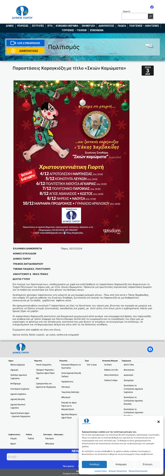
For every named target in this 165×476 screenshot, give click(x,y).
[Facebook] (152, 7)
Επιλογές (148, 464)
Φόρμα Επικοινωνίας (138, 471)
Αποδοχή (94, 464)
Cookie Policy (100, 471)
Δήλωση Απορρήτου (118, 471)
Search (126, 11)
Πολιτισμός (64, 47)
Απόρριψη (121, 464)
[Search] (150, 16)
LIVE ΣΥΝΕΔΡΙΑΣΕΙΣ (28, 43)
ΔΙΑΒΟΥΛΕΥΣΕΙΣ (28, 50)
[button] (158, 421)
